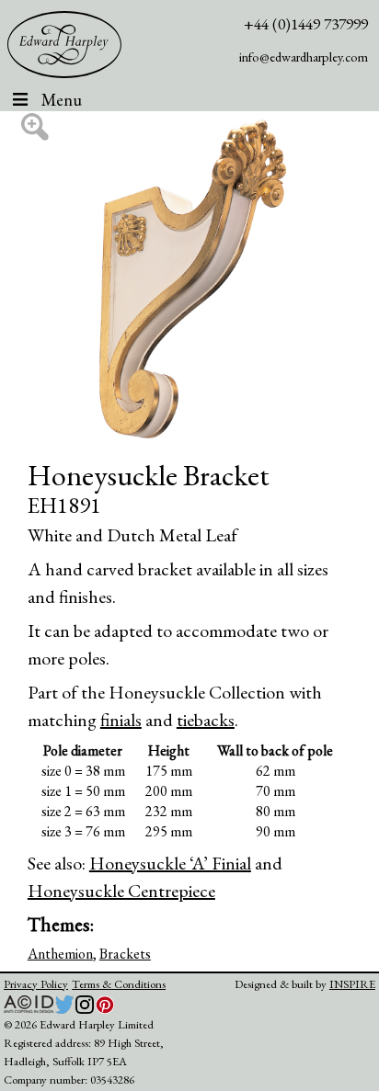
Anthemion (60, 953)
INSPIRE (352, 984)
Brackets (125, 953)
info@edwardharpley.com (303, 56)
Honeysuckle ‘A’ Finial (170, 863)
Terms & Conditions (119, 984)
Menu (61, 99)
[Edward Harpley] (64, 44)
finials (121, 720)
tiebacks (206, 720)
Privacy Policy (36, 984)
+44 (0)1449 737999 (306, 23)
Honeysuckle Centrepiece (121, 891)
